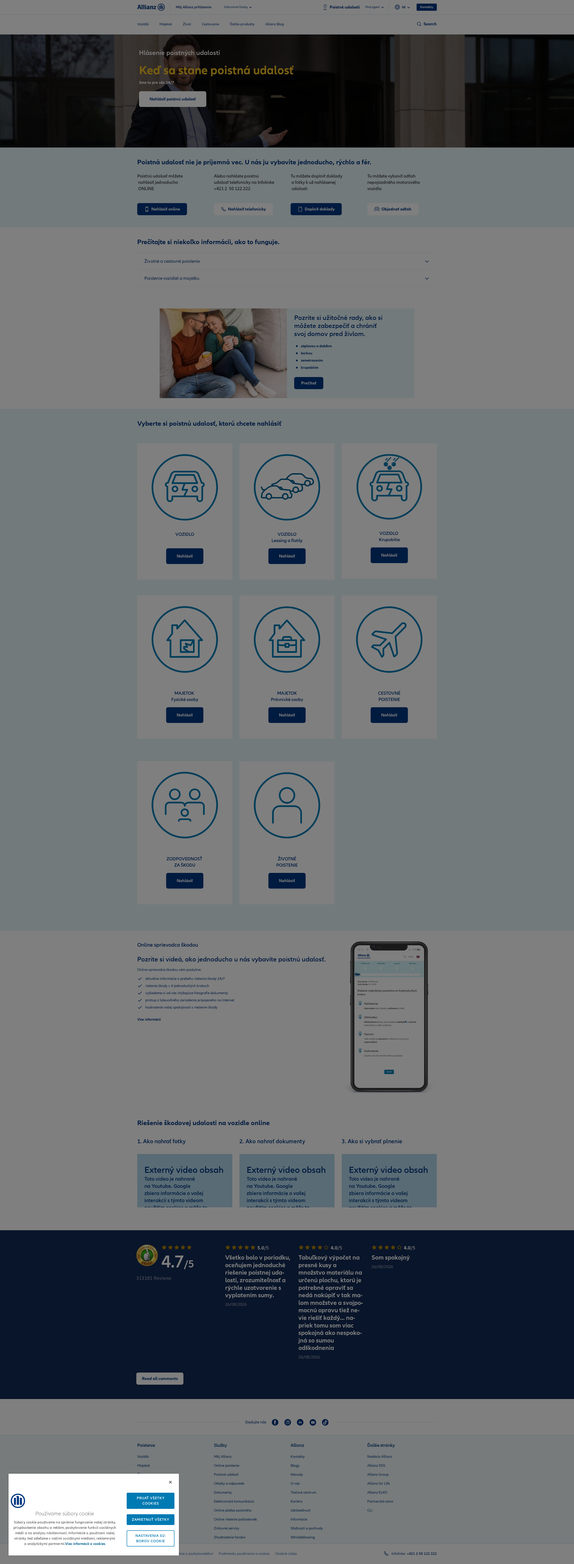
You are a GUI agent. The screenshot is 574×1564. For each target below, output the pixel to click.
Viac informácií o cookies (85, 1544)
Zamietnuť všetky (150, 1519)
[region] (94, 1514)
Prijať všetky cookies (151, 1501)
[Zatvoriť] (170, 1482)
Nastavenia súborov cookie (150, 1538)
